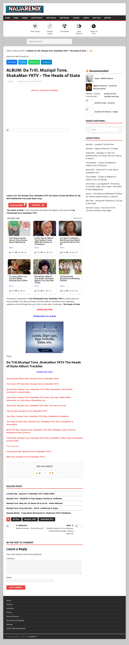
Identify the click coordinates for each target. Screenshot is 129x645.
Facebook (12, 62)
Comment (10, 558)
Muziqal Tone (30, 519)
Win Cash (97, 18)
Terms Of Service (12, 616)
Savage (10, 81)
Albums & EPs (19, 51)
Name (8, 577)
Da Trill (16, 519)
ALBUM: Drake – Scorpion (105, 103)
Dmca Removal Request (15, 620)
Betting (107, 18)
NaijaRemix (33, 636)
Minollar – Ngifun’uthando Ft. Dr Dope (102, 148)
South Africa (36, 18)
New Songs (64, 18)
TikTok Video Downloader (16, 628)
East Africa (51, 18)
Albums (76, 18)
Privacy (9, 612)
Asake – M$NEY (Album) (104, 78)
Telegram (46, 62)
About (8, 600)
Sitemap (9, 624)
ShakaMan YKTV (46, 519)
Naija (16, 18)
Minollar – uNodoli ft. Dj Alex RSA (100, 144)
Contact (9, 604)
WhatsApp (34, 62)
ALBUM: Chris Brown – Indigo (106, 112)
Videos (86, 18)
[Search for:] (104, 130)
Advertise (9, 608)
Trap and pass (12, 446)
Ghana (24, 18)
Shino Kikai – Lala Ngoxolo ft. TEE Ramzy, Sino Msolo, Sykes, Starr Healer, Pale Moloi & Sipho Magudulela (104, 187)
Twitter (23, 62)
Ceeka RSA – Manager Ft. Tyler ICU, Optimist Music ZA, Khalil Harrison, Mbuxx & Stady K (104, 156)
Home (7, 18)
